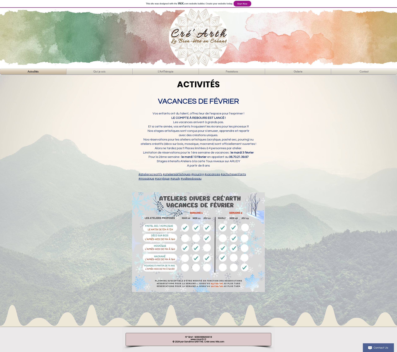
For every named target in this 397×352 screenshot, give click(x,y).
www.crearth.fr (198, 339)
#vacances (212, 174)
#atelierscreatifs (150, 174)
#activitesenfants (233, 174)
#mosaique (146, 178)
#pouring (197, 174)
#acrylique (162, 178)
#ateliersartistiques (177, 174)
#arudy (175, 178)
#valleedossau (191, 178)
